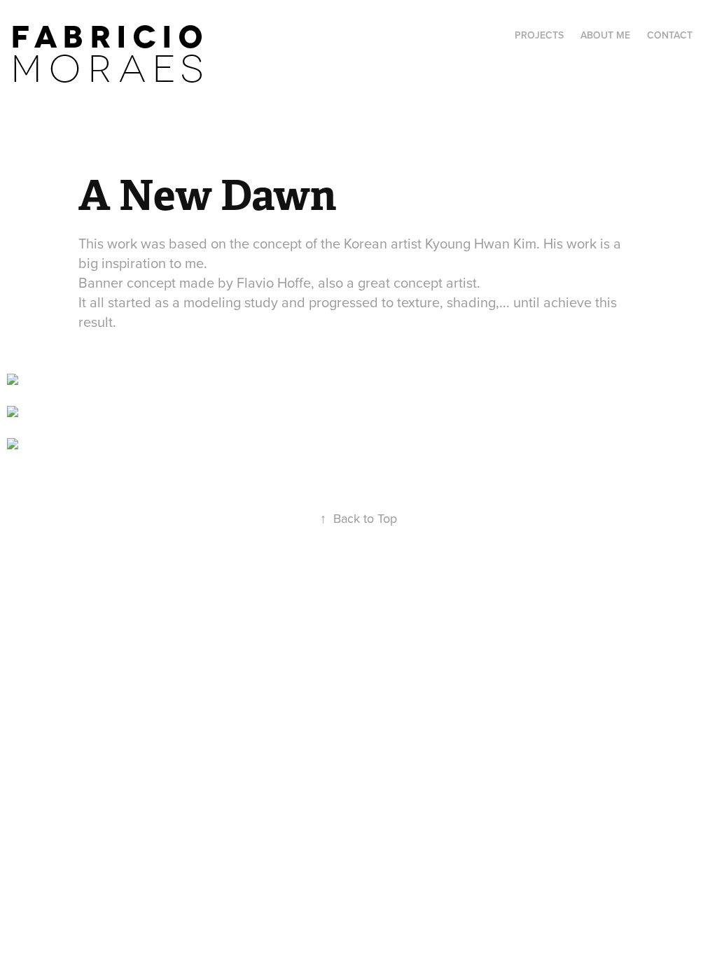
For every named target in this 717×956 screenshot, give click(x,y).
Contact (669, 35)
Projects (539, 35)
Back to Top (358, 518)
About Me (605, 35)
